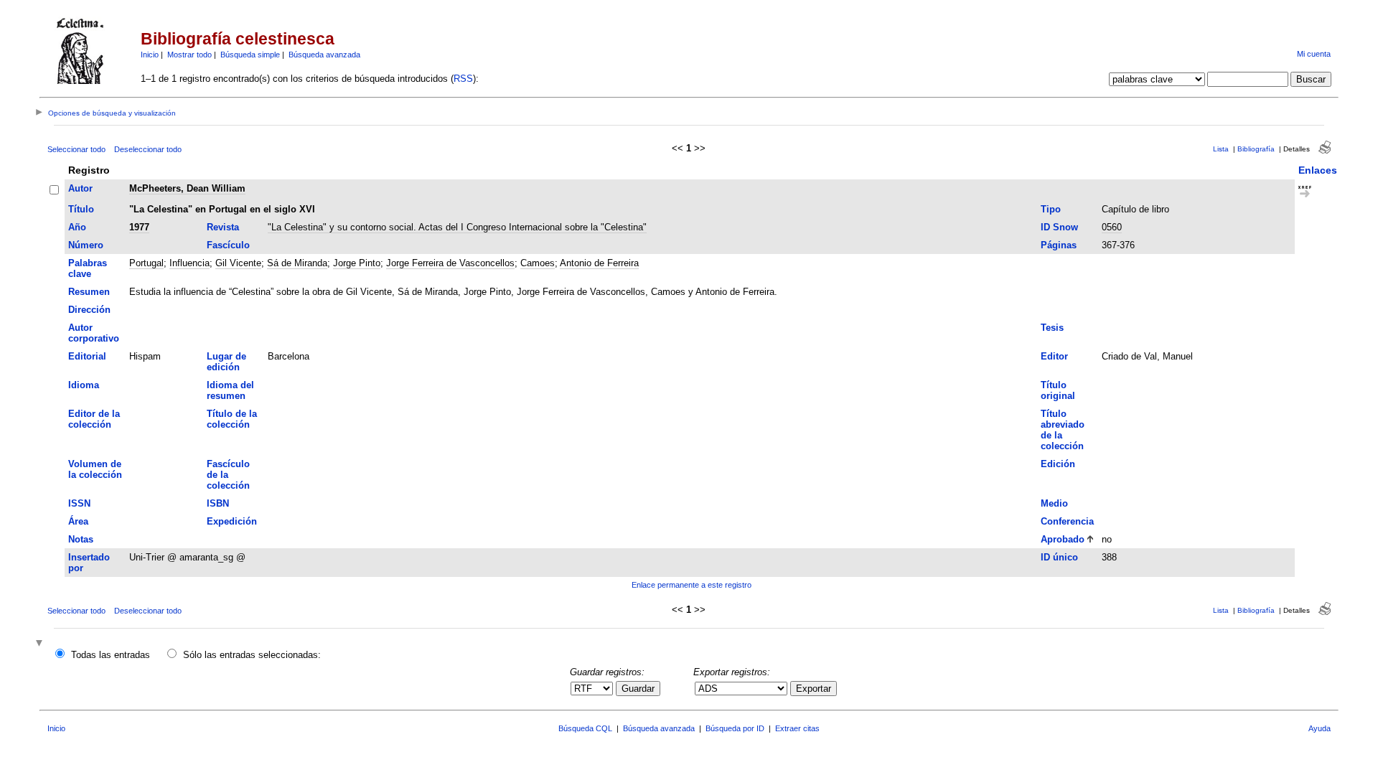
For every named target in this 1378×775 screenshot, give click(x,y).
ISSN (79, 503)
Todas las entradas (110, 654)
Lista (1221, 149)
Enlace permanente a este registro (691, 585)
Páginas (1059, 245)
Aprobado (1062, 539)
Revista (223, 227)
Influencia (189, 263)
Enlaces (1317, 170)
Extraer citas (797, 728)
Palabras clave (87, 268)
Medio (1054, 503)
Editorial (87, 356)
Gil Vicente (238, 263)
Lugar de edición (226, 361)
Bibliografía (1256, 149)
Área (78, 521)
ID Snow (1059, 227)
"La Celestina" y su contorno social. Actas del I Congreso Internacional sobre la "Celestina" (457, 227)
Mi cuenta (1314, 54)
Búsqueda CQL (585, 728)
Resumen (89, 291)
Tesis (1052, 327)
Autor (80, 188)
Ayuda (1319, 728)
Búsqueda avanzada (324, 54)
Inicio (150, 54)
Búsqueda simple (250, 54)
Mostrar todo (189, 54)
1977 (139, 227)
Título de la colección (232, 419)
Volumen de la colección (95, 469)
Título (81, 209)
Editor (1054, 356)
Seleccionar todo (76, 149)
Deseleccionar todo (148, 149)
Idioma (83, 385)
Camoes (537, 263)
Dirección (89, 309)
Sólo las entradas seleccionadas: (252, 654)
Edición (1058, 464)
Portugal (146, 263)
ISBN (218, 503)
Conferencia (1067, 521)
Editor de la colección (94, 419)
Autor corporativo (93, 333)
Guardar (638, 688)
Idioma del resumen (230, 390)
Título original (1058, 390)
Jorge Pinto (356, 263)
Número (85, 245)
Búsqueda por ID (735, 728)
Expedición (232, 521)
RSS (463, 78)
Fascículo (228, 245)
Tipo (1051, 209)
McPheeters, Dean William (187, 188)
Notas (80, 539)
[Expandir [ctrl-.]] (41, 644)
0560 (1112, 227)
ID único (1059, 557)
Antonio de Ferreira (599, 263)
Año (77, 227)
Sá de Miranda (297, 263)
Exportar (813, 688)
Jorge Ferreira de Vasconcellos (450, 263)
